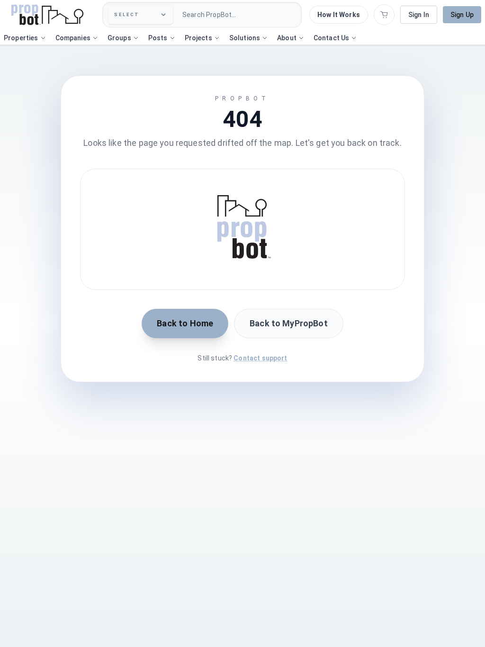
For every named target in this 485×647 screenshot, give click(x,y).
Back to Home (185, 323)
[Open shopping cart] (384, 14)
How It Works (338, 14)
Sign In (418, 14)
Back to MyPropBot (289, 323)
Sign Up (462, 14)
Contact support (260, 358)
